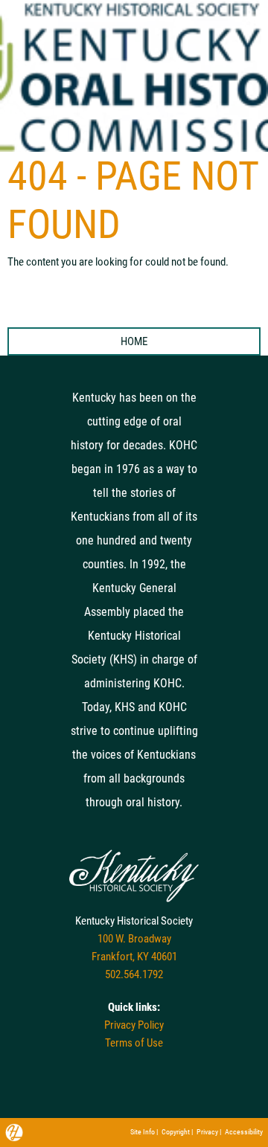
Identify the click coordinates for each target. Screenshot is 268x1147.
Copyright (176, 1132)
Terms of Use (134, 1043)
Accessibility (244, 1132)
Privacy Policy (134, 1025)
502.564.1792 (134, 974)
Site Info (142, 1132)
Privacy (207, 1132)
